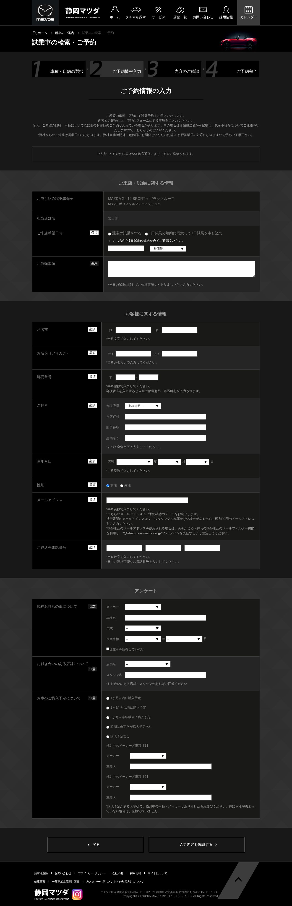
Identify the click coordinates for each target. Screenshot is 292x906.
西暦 (111, 461)
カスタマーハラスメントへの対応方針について (115, 881)
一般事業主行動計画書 (65, 881)
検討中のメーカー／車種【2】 (128, 776)
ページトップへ (238, 879)
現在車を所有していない (126, 649)
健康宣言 (39, 881)
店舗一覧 (180, 17)
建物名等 (112, 438)
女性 (113, 485)
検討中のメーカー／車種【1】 (128, 745)
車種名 (111, 618)
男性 (127, 485)
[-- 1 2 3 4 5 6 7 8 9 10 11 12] (169, 462)
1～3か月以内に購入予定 (128, 707)
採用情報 (226, 17)
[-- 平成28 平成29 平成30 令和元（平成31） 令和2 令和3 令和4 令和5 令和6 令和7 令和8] (143, 628)
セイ (111, 354)
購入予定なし (120, 736)
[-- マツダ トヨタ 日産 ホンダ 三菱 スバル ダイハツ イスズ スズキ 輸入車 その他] (143, 607)
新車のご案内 (64, 33)
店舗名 (111, 664)
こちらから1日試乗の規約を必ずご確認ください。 (149, 240)
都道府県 (112, 406)
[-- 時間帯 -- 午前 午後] (168, 249)
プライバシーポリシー (91, 873)
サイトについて (157, 873)
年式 (109, 628)
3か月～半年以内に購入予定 (130, 717)
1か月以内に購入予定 (125, 698)
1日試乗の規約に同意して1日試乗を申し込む (185, 233)
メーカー (112, 607)
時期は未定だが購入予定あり (131, 726)
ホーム (115, 17)
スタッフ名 (114, 675)
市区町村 (112, 417)
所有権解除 (41, 873)
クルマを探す (135, 17)
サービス (158, 17)
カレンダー (248, 17)
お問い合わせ (203, 17)
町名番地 (112, 427)
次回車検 (112, 639)
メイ (157, 354)
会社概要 (117, 873)
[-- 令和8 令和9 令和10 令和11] (143, 639)
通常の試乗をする (126, 233)
